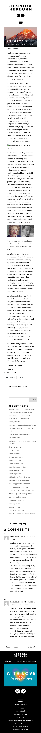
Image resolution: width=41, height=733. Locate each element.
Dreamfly (25, 729)
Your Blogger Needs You (18, 487)
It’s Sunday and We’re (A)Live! (20, 494)
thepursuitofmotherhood (21, 602)
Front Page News (16, 460)
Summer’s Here (15, 507)
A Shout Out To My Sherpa (19, 477)
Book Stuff (20, 711)
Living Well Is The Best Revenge (22, 490)
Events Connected (16, 457)
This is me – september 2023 (20, 412)
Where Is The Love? (17, 510)
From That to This (16, 464)
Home (20, 698)
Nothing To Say (15, 504)
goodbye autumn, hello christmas (22, 409)
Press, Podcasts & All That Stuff (20, 721)
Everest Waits (14, 438)
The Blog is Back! (15, 474)
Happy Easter (14, 454)
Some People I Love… (17, 470)
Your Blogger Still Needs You (20, 484)
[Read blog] (22, 15)
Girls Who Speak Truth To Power (22, 514)
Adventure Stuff (20, 714)
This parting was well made (20, 434)
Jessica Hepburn (16, 44)
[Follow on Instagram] (18, 15)
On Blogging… (14, 450)
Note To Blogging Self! (17, 467)
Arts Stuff (20, 717)
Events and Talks (20, 705)
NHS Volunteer (19, 352)
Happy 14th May (15, 422)
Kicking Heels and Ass (17, 497)
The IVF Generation (16, 500)
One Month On (15, 447)
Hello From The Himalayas (19, 480)
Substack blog (20, 724)
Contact (20, 708)
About (20, 702)
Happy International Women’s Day (22, 425)
